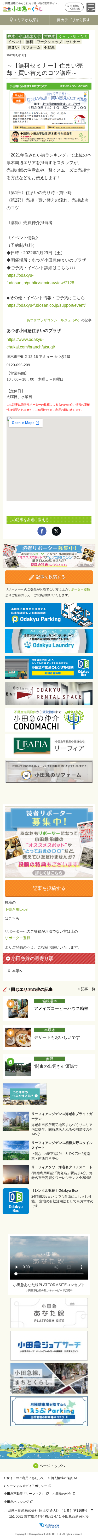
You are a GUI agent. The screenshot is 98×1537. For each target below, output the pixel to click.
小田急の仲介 (62, 1494)
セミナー (73, 42)
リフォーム (31, 47)
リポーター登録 (79, 589)
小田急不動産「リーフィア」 (24, 1494)
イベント (15, 42)
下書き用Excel (16, 909)
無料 (29, 42)
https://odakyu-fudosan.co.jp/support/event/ (46, 305)
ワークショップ (49, 42)
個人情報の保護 (62, 1478)
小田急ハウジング (16, 1502)
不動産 (49, 47)
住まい (13, 47)
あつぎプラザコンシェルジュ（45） (54, 320)
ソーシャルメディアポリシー (27, 1486)
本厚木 (49, 36)
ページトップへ (52, 1466)
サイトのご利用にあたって (25, 1478)
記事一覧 (88, 989)
